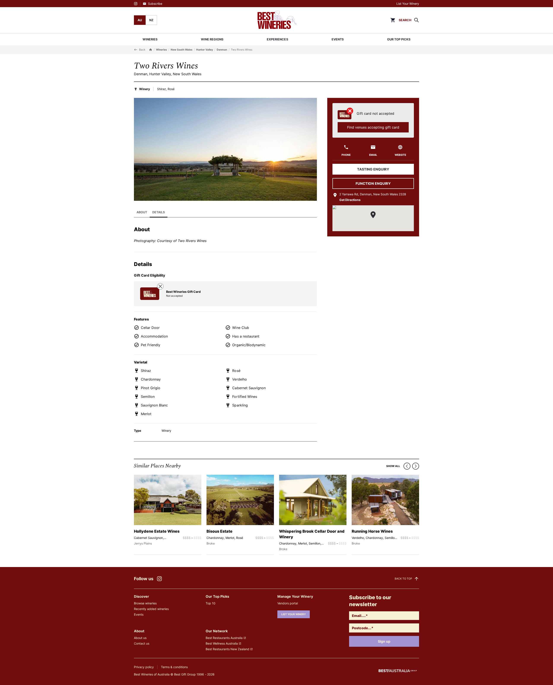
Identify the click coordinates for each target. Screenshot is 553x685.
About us (140, 638)
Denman (222, 49)
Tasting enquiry (373, 169)
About (142, 212)
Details (158, 212)
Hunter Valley (204, 49)
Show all (393, 466)
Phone (346, 154)
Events (138, 614)
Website (400, 154)
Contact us (141, 643)
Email (373, 154)
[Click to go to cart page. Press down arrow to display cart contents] (392, 20)
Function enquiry (373, 183)
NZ (151, 20)
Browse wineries (145, 603)
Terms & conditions (174, 667)
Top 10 (210, 603)
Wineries (161, 49)
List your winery (293, 614)
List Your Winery (407, 3)
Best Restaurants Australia (224, 638)
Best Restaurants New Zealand (227, 649)
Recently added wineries (151, 609)
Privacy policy (144, 667)
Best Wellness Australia (222, 643)
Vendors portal (287, 603)
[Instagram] (135, 3)
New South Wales (181, 49)
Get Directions (350, 200)
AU (140, 20)
